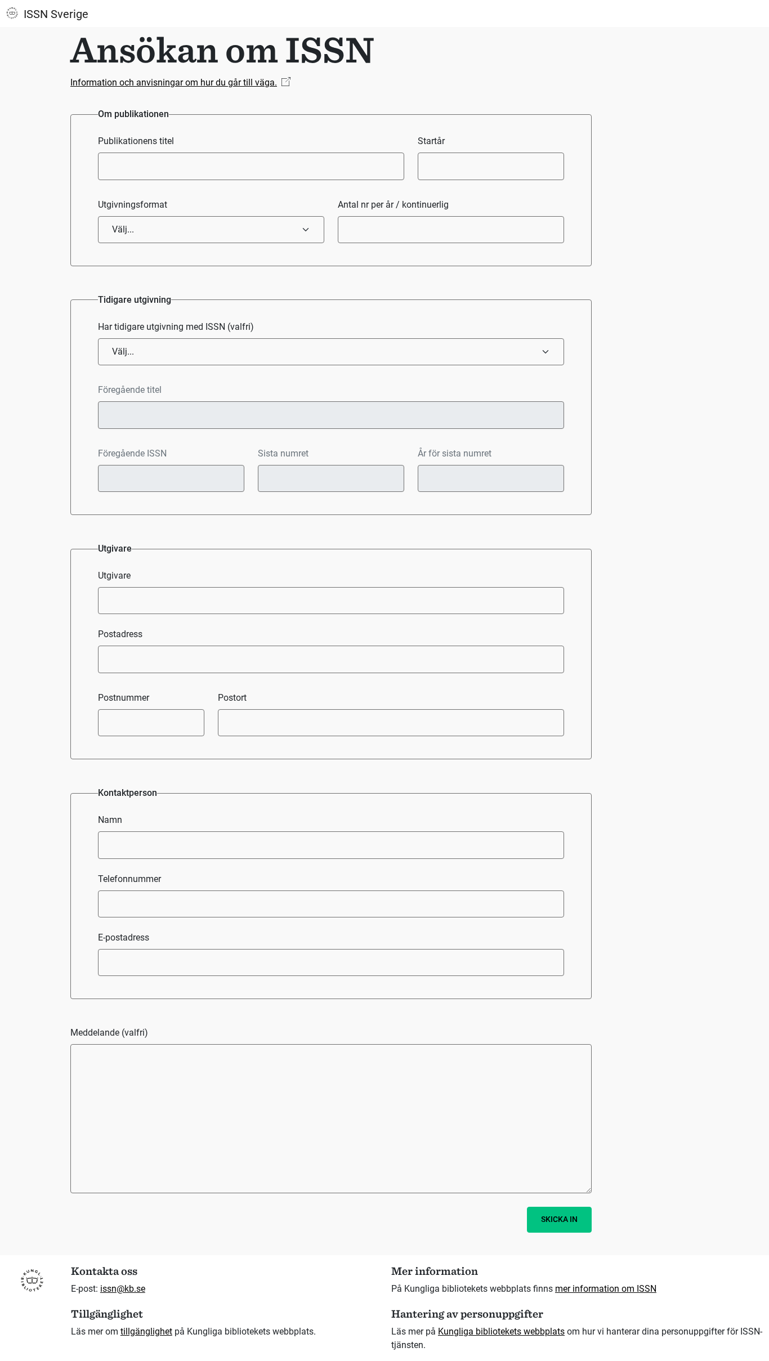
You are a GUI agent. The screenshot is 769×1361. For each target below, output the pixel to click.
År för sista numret (454, 453)
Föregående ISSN (132, 453)
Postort (232, 697)
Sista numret (283, 453)
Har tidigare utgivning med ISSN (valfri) (176, 326)
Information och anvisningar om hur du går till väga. (173, 82)
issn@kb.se (122, 1288)
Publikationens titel (136, 141)
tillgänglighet (146, 1331)
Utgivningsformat (132, 204)
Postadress (120, 634)
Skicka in (559, 1219)
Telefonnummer (129, 879)
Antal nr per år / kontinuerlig (393, 204)
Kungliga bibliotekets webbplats (501, 1331)
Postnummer (123, 697)
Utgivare (114, 575)
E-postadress (123, 937)
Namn (110, 819)
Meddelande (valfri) (109, 1032)
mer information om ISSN (605, 1288)
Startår (431, 141)
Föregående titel (130, 389)
